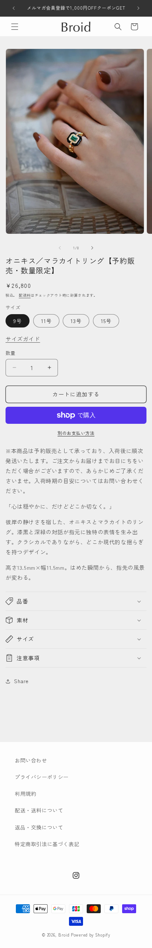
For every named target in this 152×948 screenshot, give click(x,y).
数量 (10, 352)
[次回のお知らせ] (138, 8)
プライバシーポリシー (42, 777)
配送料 (25, 295)
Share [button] (21, 681)
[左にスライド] (60, 248)
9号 (17, 321)
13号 (76, 321)
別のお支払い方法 (76, 433)
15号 (106, 321)
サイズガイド (23, 339)
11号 (46, 321)
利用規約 (25, 793)
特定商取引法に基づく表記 (47, 844)
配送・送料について (39, 810)
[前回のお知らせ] (14, 8)
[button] (15, 27)
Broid (64, 935)
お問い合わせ (31, 760)
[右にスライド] (92, 248)
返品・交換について (39, 827)
